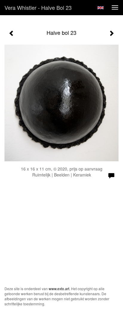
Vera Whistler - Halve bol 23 (38, 7)
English (100, 8)
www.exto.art (59, 288)
